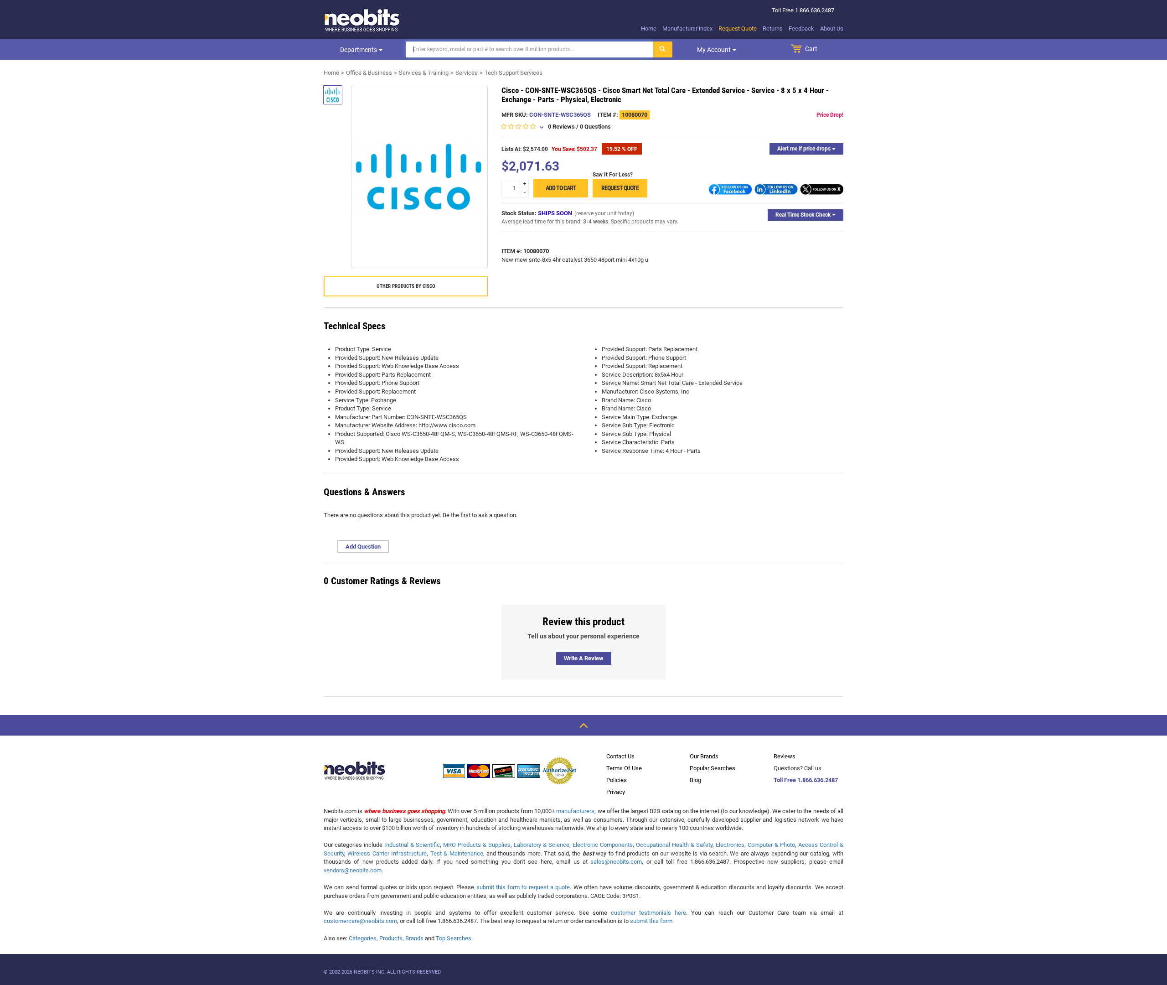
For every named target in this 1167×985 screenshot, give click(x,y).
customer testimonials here (648, 912)
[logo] (362, 20)
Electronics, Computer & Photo (755, 844)
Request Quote (737, 28)
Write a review (584, 658)
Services (466, 72)
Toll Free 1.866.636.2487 (806, 780)
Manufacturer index (687, 28)
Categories (363, 938)
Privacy (615, 791)
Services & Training (424, 72)
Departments (359, 49)
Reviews (784, 756)
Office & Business (369, 72)
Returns (773, 28)
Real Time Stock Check (803, 215)
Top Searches (453, 938)
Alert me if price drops (804, 148)
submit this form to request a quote (523, 887)
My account (714, 49)
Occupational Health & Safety (674, 844)
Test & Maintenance (456, 853)
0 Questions (595, 126)
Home (648, 28)
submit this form (651, 921)
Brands (414, 938)
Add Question (363, 546)
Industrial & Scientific (412, 844)
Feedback (801, 28)
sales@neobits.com (616, 861)
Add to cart (561, 188)
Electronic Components (603, 844)
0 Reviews (561, 126)
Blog (695, 780)
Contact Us (620, 756)
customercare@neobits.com (360, 921)
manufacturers (575, 811)
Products (391, 938)
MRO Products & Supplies (477, 844)
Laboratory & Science (541, 844)
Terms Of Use (624, 768)
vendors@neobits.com (353, 870)
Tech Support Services (513, 72)
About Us (831, 28)
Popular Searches (712, 768)
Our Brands (704, 756)
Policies (616, 780)
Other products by (406, 286)
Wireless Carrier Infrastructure (387, 853)
